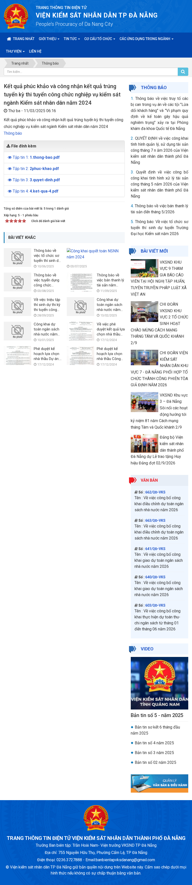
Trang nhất (23, 39)
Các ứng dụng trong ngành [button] (145, 39)
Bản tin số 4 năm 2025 (154, 743)
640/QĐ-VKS (155, 577)
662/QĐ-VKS (155, 492)
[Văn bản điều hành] (159, 783)
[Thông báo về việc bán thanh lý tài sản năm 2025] (80, 281)
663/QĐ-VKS (155, 520)
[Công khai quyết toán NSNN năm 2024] (94, 253)
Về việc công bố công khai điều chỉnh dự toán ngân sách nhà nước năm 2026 (159, 503)
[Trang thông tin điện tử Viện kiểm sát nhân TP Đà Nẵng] (16, 16)
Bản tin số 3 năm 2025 (154, 752)
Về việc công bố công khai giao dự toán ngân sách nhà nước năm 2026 (158, 560)
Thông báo (13, 133)
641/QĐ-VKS (155, 549)
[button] (10, 157)
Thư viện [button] (14, 51)
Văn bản (149, 480)
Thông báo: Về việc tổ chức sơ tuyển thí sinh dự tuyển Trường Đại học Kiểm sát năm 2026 (159, 227)
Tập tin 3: (36, 180)
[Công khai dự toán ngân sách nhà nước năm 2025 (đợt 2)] (80, 306)
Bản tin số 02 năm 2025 (155, 762)
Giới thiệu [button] (48, 39)
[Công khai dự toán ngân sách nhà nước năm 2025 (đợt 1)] (17, 330)
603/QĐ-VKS (155, 605)
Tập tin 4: (35, 191)
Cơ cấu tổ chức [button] (98, 39)
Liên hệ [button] (35, 51)
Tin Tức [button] (71, 39)
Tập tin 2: (36, 168)
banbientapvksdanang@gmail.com (125, 859)
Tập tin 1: (36, 157)
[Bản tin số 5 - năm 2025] (159, 683)
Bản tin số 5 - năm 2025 (157, 715)
